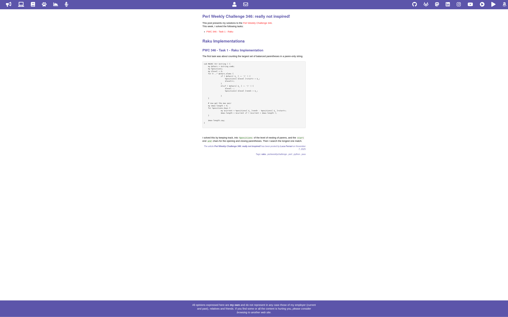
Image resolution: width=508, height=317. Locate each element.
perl (291, 154)
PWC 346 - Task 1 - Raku (219, 31)
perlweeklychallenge (277, 154)
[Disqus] (254, 191)
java (304, 154)
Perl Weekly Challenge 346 (257, 23)
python (297, 154)
